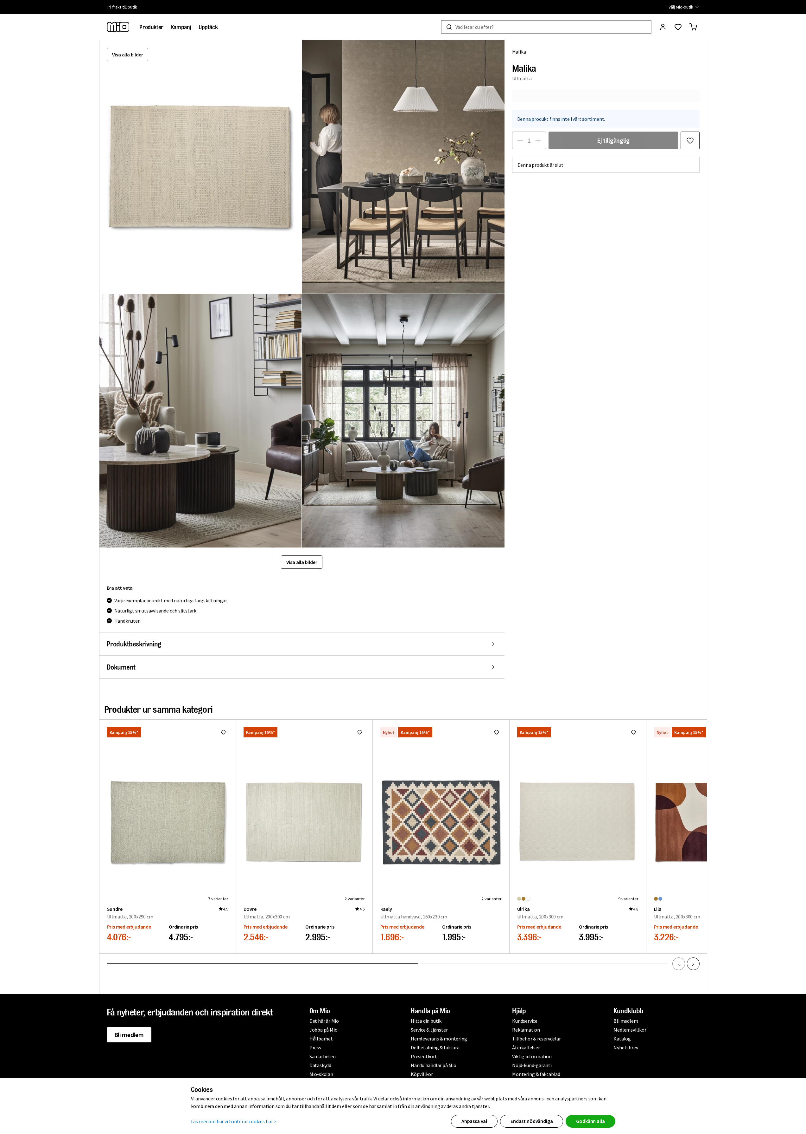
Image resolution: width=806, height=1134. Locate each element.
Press (315, 1047)
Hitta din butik (426, 1021)
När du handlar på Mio (433, 1065)
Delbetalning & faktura (435, 1047)
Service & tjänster (429, 1030)
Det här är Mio (324, 1021)
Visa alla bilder (127, 54)
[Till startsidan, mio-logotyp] (118, 27)
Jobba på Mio (323, 1030)
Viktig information (531, 1056)
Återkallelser (526, 1047)
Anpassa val (474, 1121)
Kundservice (524, 1021)
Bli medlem (129, 1035)
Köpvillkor (422, 1074)
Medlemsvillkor (629, 1030)
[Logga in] (663, 27)
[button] (403, 167)
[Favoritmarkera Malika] (690, 140)
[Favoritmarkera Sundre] (223, 732)
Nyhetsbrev (625, 1047)
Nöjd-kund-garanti (532, 1065)
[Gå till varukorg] (693, 27)
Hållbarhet (321, 1038)
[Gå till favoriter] (678, 27)
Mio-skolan (321, 1074)
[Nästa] (693, 963)
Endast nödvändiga (532, 1121)
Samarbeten (322, 1056)
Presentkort (424, 1056)
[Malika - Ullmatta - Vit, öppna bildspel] (200, 167)
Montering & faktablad (536, 1074)
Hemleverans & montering (439, 1038)
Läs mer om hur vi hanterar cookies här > (234, 1121)
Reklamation (526, 1030)
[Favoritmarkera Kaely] (497, 732)
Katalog (622, 1038)
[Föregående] (678, 963)
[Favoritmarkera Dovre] (360, 732)
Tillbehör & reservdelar (536, 1038)
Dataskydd (320, 1065)
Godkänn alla (590, 1121)
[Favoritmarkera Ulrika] (633, 732)
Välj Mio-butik (681, 7)
